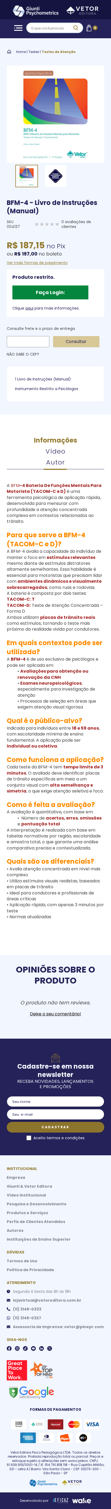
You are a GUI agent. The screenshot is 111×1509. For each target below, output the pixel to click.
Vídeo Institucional (26, 1195)
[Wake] (81, 1500)
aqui (29, 308)
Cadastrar (55, 1127)
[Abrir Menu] (17, 28)
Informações (55, 440)
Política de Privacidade (30, 1269)
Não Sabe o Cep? (23, 354)
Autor (55, 462)
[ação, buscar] (75, 28)
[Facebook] (9, 1348)
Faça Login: (50, 292)
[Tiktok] (25, 1348)
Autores (15, 1230)
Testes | (35, 52)
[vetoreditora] (55, 12)
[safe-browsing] (31, 1392)
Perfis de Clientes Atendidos (36, 1221)
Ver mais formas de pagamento (37, 262)
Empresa (16, 1177)
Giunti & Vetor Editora (29, 1186)
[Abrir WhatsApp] (97, 1495)
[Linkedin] (41, 1348)
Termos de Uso (22, 1261)
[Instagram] (17, 1348)
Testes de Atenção (59, 52)
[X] (49, 1348)
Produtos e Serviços (27, 1212)
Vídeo (55, 451)
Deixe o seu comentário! (55, 1014)
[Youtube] (33, 1348)
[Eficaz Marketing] (60, 1500)
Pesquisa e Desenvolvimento (37, 1204)
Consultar (76, 341)
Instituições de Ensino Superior (39, 1239)
